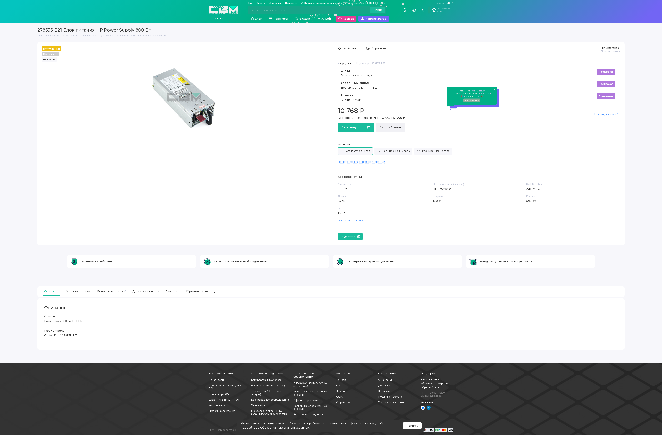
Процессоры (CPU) (220, 394)
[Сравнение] (414, 10)
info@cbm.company (434, 383)
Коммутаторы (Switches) (266, 379)
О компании (385, 379)
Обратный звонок (431, 387)
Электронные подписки (308, 414)
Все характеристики (350, 220)
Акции (326, 18)
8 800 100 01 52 (366, 3)
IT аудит (341, 391)
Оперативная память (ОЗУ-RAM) (225, 387)
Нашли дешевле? (606, 114)
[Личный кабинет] (404, 10)
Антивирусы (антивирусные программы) (310, 384)
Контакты (291, 3)
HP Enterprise (610, 47)
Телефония (258, 405)
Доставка (275, 3)
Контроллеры (217, 405)
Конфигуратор (375, 18)
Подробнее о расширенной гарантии (361, 161)
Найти (378, 10)
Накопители (216, 379)
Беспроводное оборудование (270, 399)
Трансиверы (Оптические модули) (267, 393)
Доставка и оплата (145, 291)
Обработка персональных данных (284, 427)
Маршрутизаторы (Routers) (268, 385)
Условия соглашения (391, 402)
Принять (412, 425)
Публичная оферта (390, 396)
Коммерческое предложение (322, 3)
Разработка (343, 402)
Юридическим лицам (202, 291)
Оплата (260, 3)
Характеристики (78, 291)
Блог (258, 18)
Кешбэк (348, 18)
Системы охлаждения (222, 410)
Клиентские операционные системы (310, 393)
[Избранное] (423, 10)
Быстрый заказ (390, 127)
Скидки (304, 18)
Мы (250, 3)
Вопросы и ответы (111, 291)
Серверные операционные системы (310, 407)
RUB (442, 3)
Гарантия (344, 144)
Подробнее (471, 102)
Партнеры (280, 18)
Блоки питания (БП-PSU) (224, 399)
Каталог (221, 18)
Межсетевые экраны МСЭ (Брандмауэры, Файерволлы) (269, 412)
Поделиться (348, 236)
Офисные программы (306, 400)
